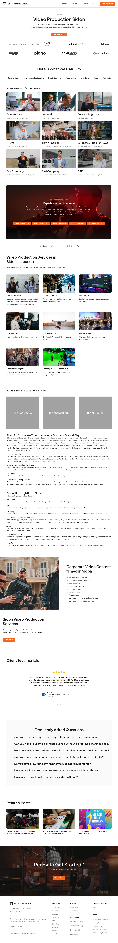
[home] (15, 3)
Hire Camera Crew (22, 223)
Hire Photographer (59, 223)
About (74, 4)
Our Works (84, 4)
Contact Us (9, 640)
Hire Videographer (40, 223)
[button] (59, 737)
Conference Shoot (95, 223)
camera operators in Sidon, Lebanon (61, 209)
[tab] (12, 79)
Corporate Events (77, 223)
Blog (94, 4)
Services (65, 4)
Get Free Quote (107, 4)
